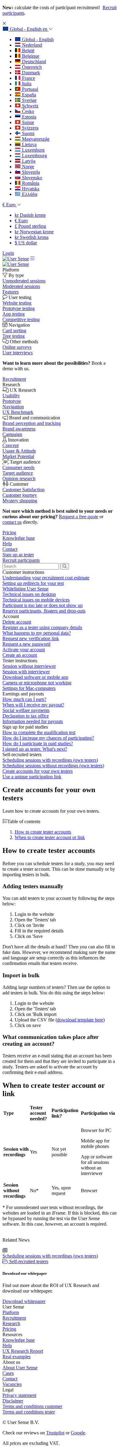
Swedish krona (32, 237)
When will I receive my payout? (33, 704)
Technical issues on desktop (29, 594)
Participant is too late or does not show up (42, 605)
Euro (21, 220)
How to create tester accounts (43, 831)
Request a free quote (78, 516)
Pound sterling (30, 226)
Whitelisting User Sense (25, 588)
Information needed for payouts (32, 721)
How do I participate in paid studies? (37, 743)
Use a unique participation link (31, 776)
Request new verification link (30, 638)
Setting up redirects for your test (33, 583)
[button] (27, 29)
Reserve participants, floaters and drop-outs (43, 610)
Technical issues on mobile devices (36, 599)
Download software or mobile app (35, 677)
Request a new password (26, 644)
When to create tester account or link (50, 837)
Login (8, 253)
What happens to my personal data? (36, 633)
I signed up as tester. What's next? (34, 749)
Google (78, 1432)
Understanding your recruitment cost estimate (45, 577)
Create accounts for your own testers (37, 771)
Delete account (16, 621)
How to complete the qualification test (38, 732)
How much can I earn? (24, 699)
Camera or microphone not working (36, 682)
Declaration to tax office (25, 715)
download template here (80, 1019)
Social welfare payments (25, 710)
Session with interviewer (26, 671)
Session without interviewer (29, 666)
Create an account (19, 655)
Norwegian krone (34, 231)
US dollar (26, 242)
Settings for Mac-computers (29, 688)
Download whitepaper (23, 1301)
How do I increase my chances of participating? (48, 738)
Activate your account (23, 649)
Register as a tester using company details (42, 627)
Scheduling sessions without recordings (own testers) (53, 765)
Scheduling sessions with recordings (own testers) (50, 760)
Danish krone (30, 215)
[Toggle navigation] (32, 258)
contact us (12, 522)
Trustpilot (55, 1432)
